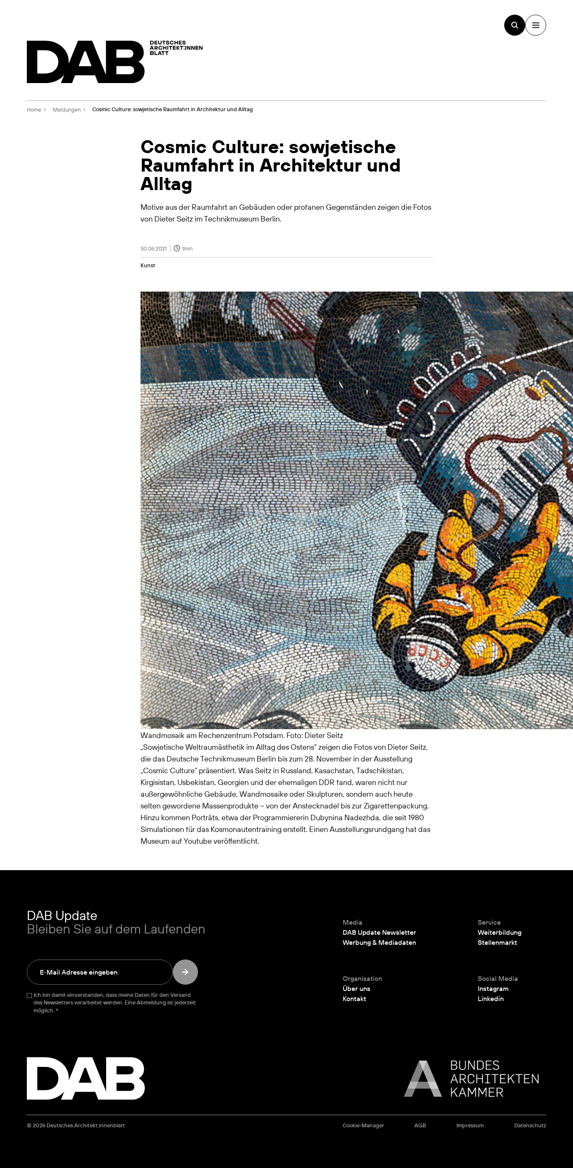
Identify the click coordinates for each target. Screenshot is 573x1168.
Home (34, 109)
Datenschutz (530, 1125)
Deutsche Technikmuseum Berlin (221, 758)
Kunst (148, 265)
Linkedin (491, 998)
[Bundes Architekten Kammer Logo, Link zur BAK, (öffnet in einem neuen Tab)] (467, 1079)
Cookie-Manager (363, 1125)
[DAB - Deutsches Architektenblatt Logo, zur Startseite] (115, 62)
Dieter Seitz (407, 746)
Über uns (356, 988)
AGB (420, 1125)
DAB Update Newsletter (379, 932)
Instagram (493, 988)
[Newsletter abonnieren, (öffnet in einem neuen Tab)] (185, 972)
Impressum (470, 1125)
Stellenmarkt (497, 942)
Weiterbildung (499, 932)
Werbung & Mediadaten (379, 942)
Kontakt (354, 998)
